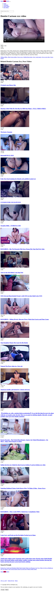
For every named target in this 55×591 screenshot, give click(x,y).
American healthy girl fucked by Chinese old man (15, 389)
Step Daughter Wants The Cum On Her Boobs (14, 342)
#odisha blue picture (27, 57)
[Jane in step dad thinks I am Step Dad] (15, 267)
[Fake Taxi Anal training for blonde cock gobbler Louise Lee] (15, 173)
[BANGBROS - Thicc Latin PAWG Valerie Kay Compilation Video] (15, 506)
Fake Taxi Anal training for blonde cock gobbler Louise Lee (18, 179)
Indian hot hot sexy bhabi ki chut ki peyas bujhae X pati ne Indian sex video (23, 465)
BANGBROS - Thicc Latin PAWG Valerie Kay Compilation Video (20, 511)
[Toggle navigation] (10, 1)
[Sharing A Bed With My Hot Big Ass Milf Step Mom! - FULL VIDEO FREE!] (15, 103)
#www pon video (46, 57)
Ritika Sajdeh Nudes (32, 569)
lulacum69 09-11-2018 (7, 155)
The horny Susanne (6, 132)
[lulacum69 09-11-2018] (15, 150)
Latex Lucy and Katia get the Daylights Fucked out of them (18, 535)
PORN (5, 1)
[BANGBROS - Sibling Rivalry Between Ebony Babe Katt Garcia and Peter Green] (15, 314)
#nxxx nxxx (20, 57)
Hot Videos (6, 7)
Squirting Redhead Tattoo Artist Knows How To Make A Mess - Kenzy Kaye (23, 488)
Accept (2, 589)
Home (4, 3)
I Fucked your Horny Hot (8, 85)
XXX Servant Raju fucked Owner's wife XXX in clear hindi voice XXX (21, 296)
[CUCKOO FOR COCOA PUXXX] (15, 196)
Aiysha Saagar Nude (15, 569)
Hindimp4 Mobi (15, 568)
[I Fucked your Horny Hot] (15, 79)
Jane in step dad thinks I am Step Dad (12, 272)
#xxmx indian (14, 57)
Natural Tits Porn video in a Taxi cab (11, 366)
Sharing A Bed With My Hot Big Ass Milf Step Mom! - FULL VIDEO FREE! (23, 108)
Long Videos (6, 6)
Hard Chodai (22, 568)
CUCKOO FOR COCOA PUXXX (11, 202)
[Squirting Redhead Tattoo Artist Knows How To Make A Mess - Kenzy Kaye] (15, 483)
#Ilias (9, 57)
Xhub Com (28, 568)
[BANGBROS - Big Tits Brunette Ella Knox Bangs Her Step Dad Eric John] (15, 243)
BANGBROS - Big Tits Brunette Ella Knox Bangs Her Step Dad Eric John (22, 249)
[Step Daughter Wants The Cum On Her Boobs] (15, 337)
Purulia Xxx (3, 568)
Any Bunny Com (6, 569)
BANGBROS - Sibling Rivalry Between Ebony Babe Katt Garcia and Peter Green (25, 319)
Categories (5, 5)
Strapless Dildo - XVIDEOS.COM (11, 225)
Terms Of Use (11, 580)
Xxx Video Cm (41, 568)
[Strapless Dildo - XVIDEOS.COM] (15, 220)
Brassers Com (34, 568)
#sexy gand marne (37, 57)
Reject (7, 589)
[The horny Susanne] (15, 126)
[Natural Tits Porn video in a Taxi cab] (15, 360)
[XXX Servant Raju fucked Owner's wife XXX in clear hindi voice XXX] (15, 290)
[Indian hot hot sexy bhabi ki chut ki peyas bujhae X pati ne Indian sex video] (15, 459)
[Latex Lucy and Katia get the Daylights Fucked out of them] (15, 529)
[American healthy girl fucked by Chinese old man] (15, 384)
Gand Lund (9, 568)
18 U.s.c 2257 (4, 580)
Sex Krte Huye (23, 569)
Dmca (16, 580)
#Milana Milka (4, 57)
